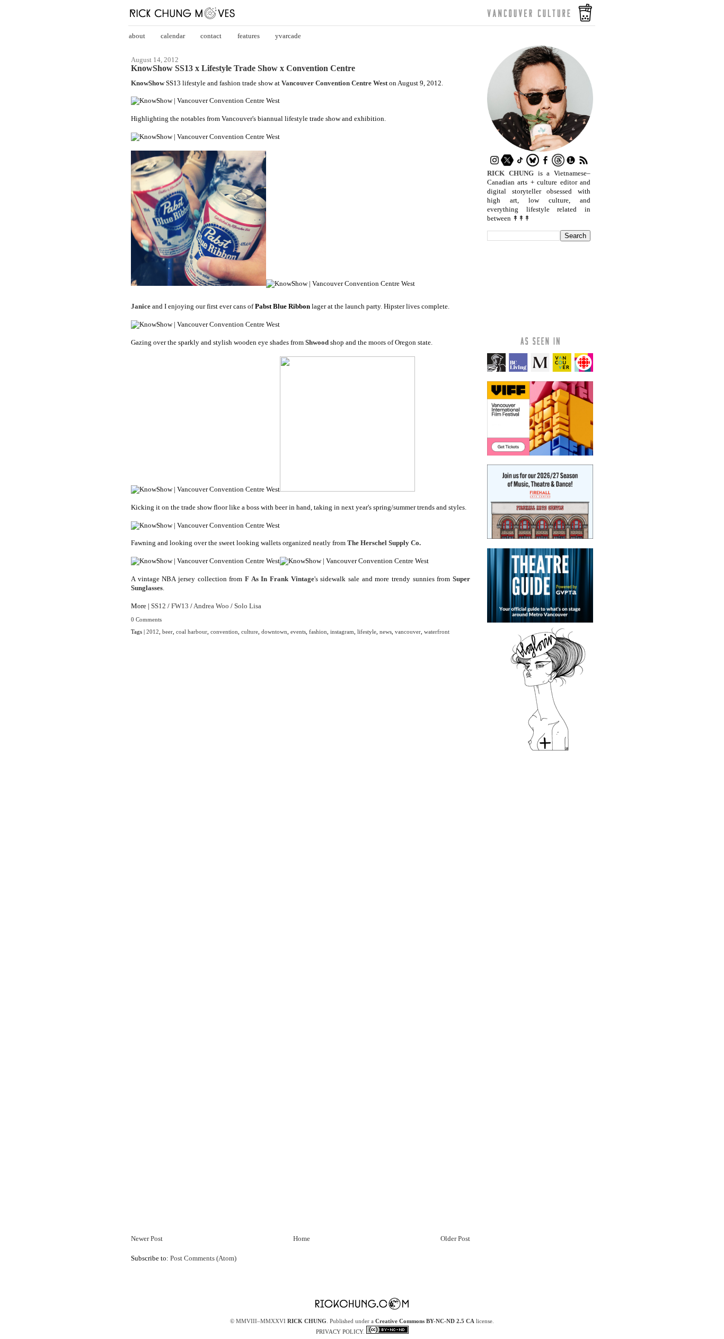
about (137, 36)
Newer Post (147, 1238)
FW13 (180, 606)
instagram (342, 631)
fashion (318, 631)
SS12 (158, 606)
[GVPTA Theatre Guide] (540, 620)
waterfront (436, 631)
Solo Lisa (247, 606)
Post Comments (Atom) (203, 1258)
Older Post (455, 1238)
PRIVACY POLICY (339, 1331)
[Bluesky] (532, 164)
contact (211, 36)
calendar (173, 36)
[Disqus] (300, 802)
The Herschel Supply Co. (384, 543)
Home (301, 1238)
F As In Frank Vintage (279, 579)
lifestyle (366, 631)
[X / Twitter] (507, 164)
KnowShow (147, 83)
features (248, 36)
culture (249, 631)
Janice (141, 306)
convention (224, 631)
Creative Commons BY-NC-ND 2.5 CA (424, 1321)
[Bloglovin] (548, 750)
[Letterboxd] (570, 164)
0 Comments (146, 619)
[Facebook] (545, 164)
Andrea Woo (211, 606)
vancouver (408, 631)
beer (167, 631)
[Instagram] (494, 164)
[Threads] (558, 164)
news (385, 631)
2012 (152, 631)
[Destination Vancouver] (540, 369)
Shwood (317, 342)
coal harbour (191, 631)
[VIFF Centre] (540, 453)
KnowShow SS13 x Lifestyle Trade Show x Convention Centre (243, 68)
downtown (274, 631)
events (298, 631)
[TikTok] (520, 164)
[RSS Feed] (583, 164)
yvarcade (288, 36)
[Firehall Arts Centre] (540, 536)
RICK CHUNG (306, 1321)
